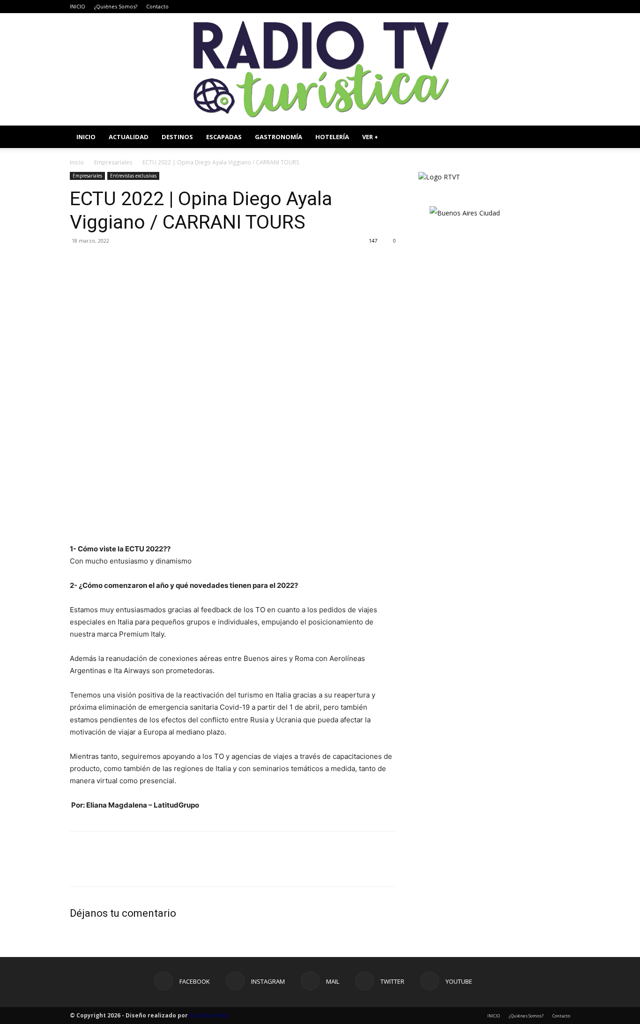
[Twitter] (548, 6)
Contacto (157, 6)
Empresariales (113, 162)
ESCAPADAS (224, 137)
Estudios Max (209, 1015)
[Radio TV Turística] (320, 69)
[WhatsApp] (143, 261)
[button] (559, 137)
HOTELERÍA (332, 137)
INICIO (77, 6)
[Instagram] (517, 6)
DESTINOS (177, 137)
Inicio (77, 162)
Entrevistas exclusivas (133, 175)
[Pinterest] (122, 261)
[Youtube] (563, 6)
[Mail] (532, 6)
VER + (370, 137)
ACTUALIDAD (129, 137)
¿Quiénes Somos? (115, 6)
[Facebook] (501, 6)
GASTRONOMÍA (278, 137)
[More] (166, 261)
